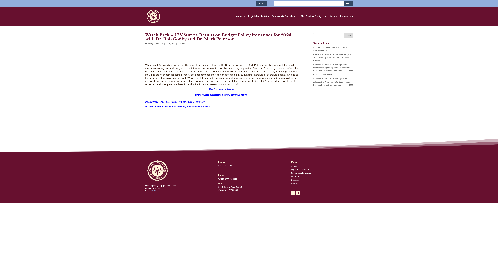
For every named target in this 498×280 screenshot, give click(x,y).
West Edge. (155, 191)
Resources (181, 44)
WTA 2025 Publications (323, 75)
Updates (295, 180)
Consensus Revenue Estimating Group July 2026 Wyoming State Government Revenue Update (332, 57)
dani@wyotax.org (155, 44)
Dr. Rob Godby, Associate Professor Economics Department (174, 102)
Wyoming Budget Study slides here (221, 94)
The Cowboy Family (311, 16)
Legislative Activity (258, 16)
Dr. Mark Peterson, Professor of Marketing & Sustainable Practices (177, 107)
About (239, 16)
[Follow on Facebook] (293, 193)
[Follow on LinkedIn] (298, 193)
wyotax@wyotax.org (227, 178)
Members (329, 16)
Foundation (346, 16)
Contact (261, 3)
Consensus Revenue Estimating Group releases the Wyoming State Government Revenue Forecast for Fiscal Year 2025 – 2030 (333, 67)
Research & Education (283, 16)
